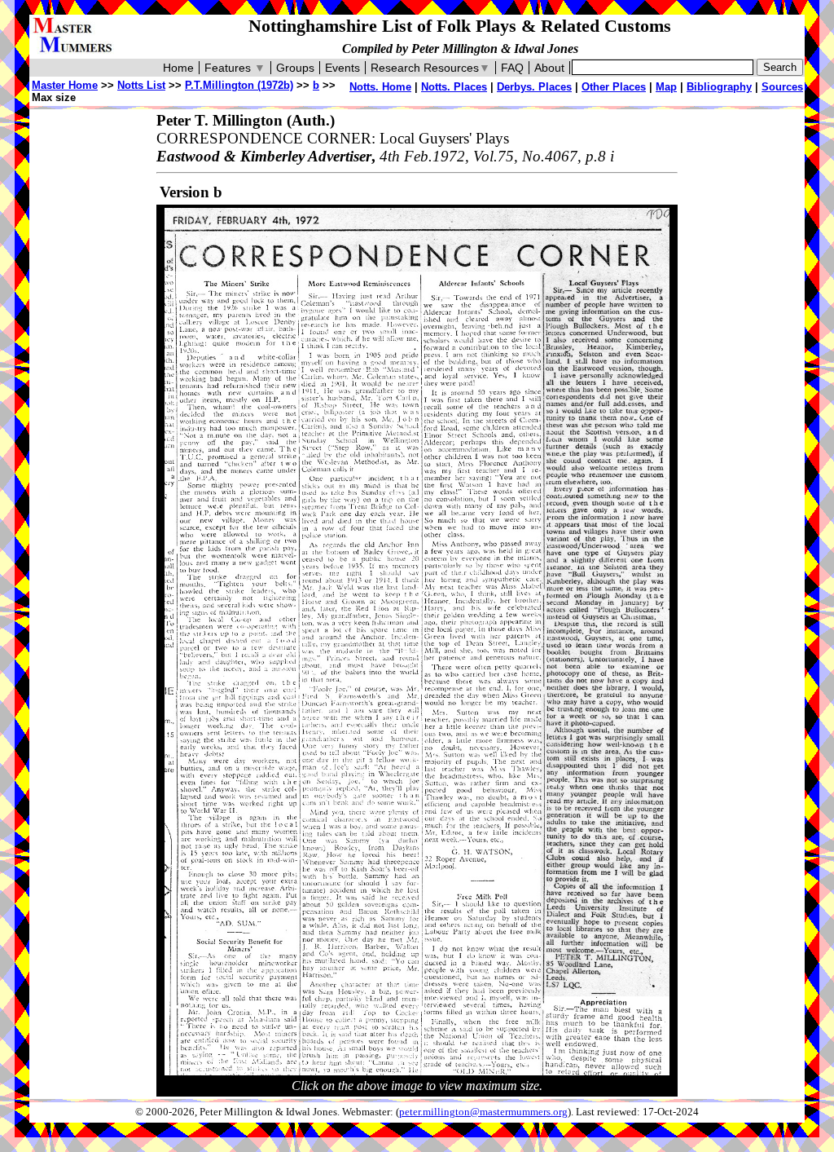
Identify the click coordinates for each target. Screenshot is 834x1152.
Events (342, 67)
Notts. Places (454, 87)
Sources (782, 87)
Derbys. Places (534, 87)
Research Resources (430, 67)
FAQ (512, 67)
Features (235, 67)
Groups (295, 67)
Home (178, 67)
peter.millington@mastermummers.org (483, 1112)
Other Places (614, 87)
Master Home (65, 85)
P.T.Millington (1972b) (239, 85)
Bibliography (719, 87)
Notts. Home (380, 87)
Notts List (141, 85)
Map (666, 87)
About (549, 67)
